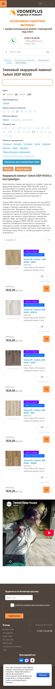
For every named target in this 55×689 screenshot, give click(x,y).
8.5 (10, 136)
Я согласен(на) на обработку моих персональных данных (32, 605)
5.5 (41, 132)
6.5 (49, 132)
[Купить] (46, 289)
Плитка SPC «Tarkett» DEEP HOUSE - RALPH (34, 361)
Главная (7, 60)
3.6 (47, 128)
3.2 (37, 128)
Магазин (24, 148)
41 (26, 111)
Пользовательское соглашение (12, 646)
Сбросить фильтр (23, 169)
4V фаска (15, 120)
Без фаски (27, 120)
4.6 (33, 132)
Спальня (7, 144)
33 (17, 111)
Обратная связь (7, 643)
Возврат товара (7, 636)
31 (8, 111)
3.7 (4, 132)
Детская (17, 144)
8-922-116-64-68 (31, 38)
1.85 (5, 128)
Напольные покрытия (25, 60)
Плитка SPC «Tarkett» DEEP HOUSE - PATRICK (34, 311)
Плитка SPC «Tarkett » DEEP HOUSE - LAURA (35, 260)
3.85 (10, 132)
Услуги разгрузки (8, 633)
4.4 (23, 132)
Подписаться (14, 616)
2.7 (29, 128)
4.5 (28, 132)
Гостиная (27, 144)
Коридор (46, 144)
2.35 (19, 128)
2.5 (24, 128)
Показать (8, 169)
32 (13, 111)
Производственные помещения (18, 156)
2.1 (13, 128)
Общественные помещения (16, 152)
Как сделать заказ (8, 639)
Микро (6, 120)
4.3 (18, 132)
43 (35, 111)
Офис (15, 148)
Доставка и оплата (8, 629)
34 (21, 111)
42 (30, 111)
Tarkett (9, 63)
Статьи (5, 649)
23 (4, 111)
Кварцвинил (43, 60)
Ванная (6, 148)
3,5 (42, 128)
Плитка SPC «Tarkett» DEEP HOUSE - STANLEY (34, 461)
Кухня (37, 144)
